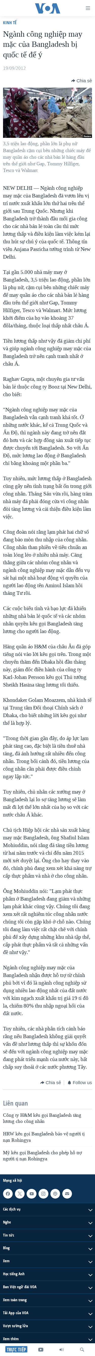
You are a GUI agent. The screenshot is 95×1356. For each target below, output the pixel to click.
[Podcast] (55, 1194)
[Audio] (61, 1349)
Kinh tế (9, 22)
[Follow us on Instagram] (43, 1194)
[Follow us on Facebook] (8, 1194)
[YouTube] (41, 1349)
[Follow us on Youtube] (31, 1194)
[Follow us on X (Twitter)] (20, 1194)
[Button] (81, 81)
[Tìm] (82, 1349)
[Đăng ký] (67, 1194)
